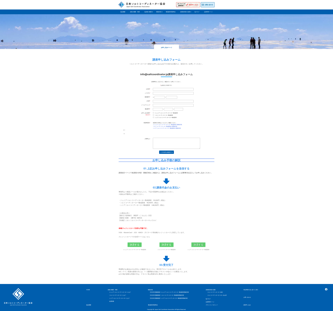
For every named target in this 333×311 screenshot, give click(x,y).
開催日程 (158, 12)
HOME (88, 289)
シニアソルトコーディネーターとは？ (119, 298)
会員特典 (111, 301)
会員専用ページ (208, 12)
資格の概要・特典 (135, 12)
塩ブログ (197, 12)
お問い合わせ (247, 297)
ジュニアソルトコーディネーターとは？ (120, 292)
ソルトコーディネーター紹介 (215, 292)
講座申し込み (247, 305)
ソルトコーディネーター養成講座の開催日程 (165, 126)
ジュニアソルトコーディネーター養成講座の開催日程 (167, 124)
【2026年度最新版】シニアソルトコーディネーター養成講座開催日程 (168, 298)
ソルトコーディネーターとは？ (117, 295)
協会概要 (122, 12)
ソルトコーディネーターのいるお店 (217, 295)
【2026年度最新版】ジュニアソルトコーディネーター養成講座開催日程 (169, 292)
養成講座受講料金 (171, 12)
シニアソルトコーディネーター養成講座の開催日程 (167, 128)
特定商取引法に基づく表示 (251, 289)
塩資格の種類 (148, 12)
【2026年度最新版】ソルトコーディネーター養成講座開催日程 (166, 295)
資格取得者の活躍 (185, 12)
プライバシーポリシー (212, 305)
